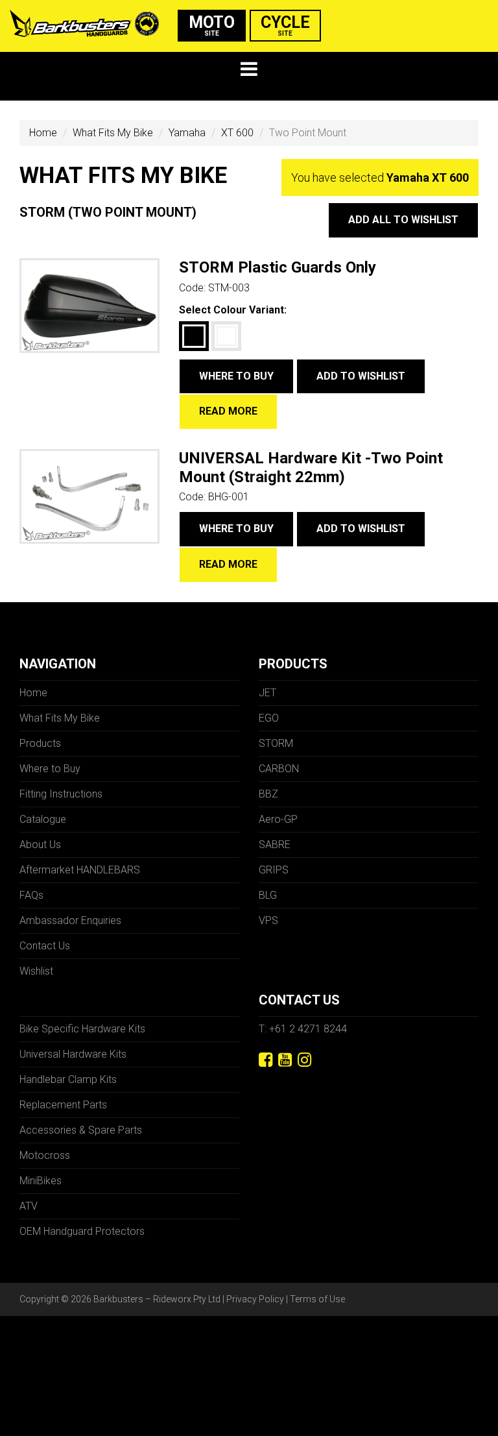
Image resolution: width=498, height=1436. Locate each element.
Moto (212, 25)
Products (40, 743)
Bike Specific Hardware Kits (82, 1029)
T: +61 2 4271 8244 (303, 1029)
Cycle (285, 25)
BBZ (268, 794)
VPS (268, 920)
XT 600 (237, 133)
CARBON (279, 768)
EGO (269, 718)
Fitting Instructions (60, 794)
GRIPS (274, 870)
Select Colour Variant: (233, 310)
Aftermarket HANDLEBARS (79, 870)
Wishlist (36, 971)
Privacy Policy (255, 1299)
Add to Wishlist (360, 376)
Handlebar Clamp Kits (68, 1079)
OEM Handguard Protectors (82, 1231)
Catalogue (42, 819)
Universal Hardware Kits (72, 1054)
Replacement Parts (63, 1105)
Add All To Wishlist (403, 219)
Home (43, 133)
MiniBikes (40, 1180)
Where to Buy (236, 376)
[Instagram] (304, 1060)
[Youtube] (285, 1060)
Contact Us (44, 946)
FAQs (31, 895)
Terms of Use (317, 1299)
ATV (28, 1206)
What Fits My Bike (113, 133)
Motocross (44, 1155)
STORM (276, 743)
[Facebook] (265, 1060)
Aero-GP (278, 819)
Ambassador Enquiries (70, 920)
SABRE (274, 844)
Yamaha (187, 133)
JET (267, 693)
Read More (228, 411)
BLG (268, 895)
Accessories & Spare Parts (80, 1130)
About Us (40, 844)
